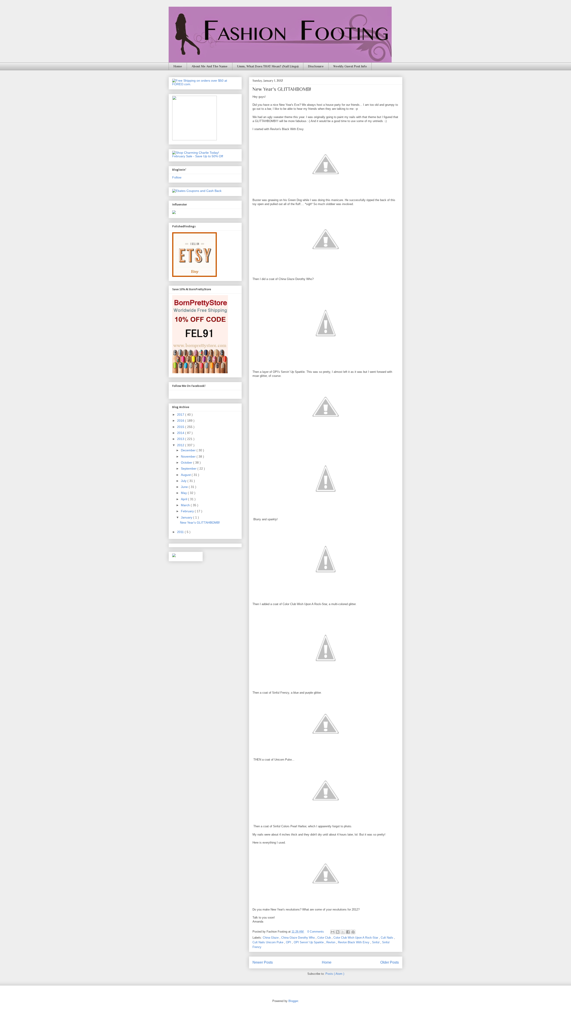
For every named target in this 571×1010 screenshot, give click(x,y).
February (188, 511)
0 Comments (315, 931)
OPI (289, 942)
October (187, 462)
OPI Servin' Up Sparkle (309, 942)
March (186, 505)
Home (178, 66)
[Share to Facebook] (348, 932)
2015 (181, 427)
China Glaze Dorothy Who (298, 937)
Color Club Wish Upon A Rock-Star (356, 937)
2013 (181, 439)
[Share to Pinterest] (353, 932)
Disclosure (316, 66)
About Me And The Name (210, 66)
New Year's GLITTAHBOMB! (281, 89)
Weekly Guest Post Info (350, 66)
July (184, 481)
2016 (181, 420)
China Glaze (271, 937)
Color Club (324, 937)
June (185, 487)
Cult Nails (387, 937)
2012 (181, 445)
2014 (181, 433)
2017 (181, 414)
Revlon (331, 942)
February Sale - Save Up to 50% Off (197, 156)
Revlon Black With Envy (354, 942)
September (189, 468)
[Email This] (332, 932)
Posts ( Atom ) (334, 973)
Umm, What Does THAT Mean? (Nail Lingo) (267, 66)
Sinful (376, 942)
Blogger (293, 1001)
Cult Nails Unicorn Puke (268, 942)
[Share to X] (343, 932)
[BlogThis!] (337, 932)
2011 (181, 532)
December (189, 450)
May (184, 493)
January (187, 517)
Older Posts (389, 962)
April (184, 499)
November (189, 456)
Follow (176, 177)
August (186, 475)
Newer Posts (262, 962)
